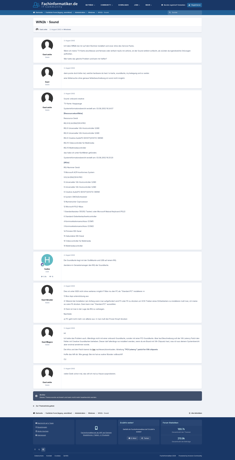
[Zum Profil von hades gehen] (47, 260)
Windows (67, 29)
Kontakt (49, 456)
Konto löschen (43, 431)
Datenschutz (39, 456)
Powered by (190, 456)
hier (93, 349)
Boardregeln (42, 427)
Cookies (58, 456)
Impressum (42, 435)
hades (47, 269)
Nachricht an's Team (46, 423)
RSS (66, 456)
